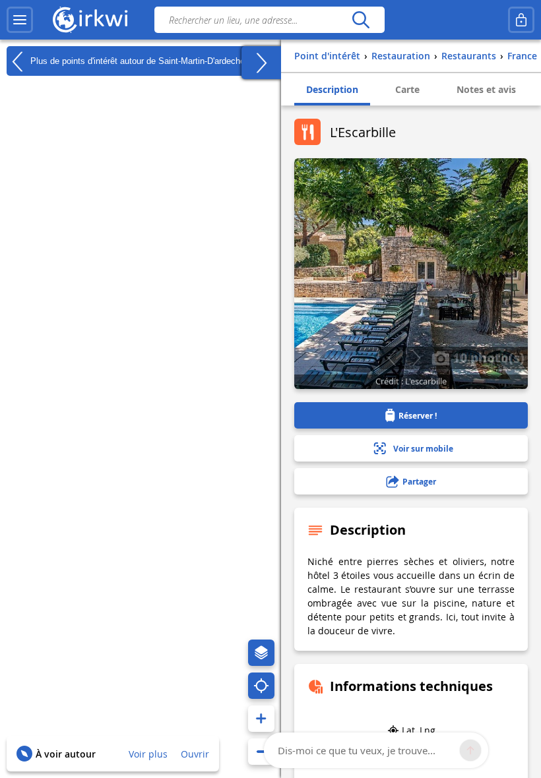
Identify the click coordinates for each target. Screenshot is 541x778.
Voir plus (148, 754)
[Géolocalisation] (261, 686)
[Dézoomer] (261, 751)
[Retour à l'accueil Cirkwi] (90, 20)
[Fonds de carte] (261, 653)
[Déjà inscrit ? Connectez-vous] (521, 20)
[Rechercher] (360, 19)
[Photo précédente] (391, 358)
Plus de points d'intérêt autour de (136, 60)
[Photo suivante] (416, 358)
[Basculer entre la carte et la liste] (261, 62)
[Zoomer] (261, 718)
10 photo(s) (487, 357)
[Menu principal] (20, 20)
